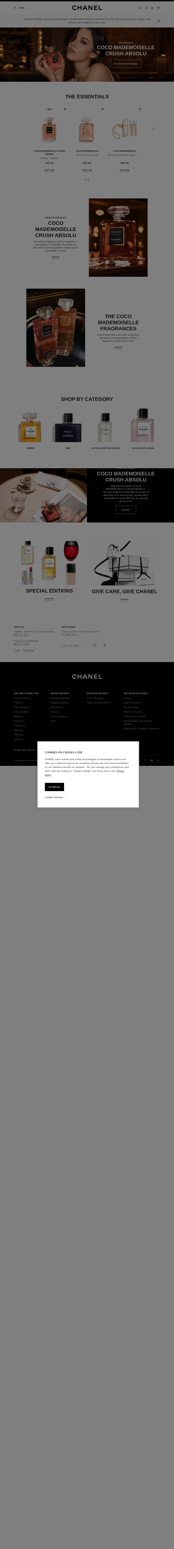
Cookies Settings (54, 797)
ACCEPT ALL (54, 787)
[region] (88, 774)
